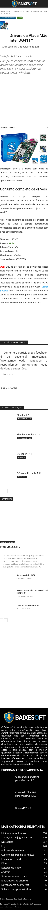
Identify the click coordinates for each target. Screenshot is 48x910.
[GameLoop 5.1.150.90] (7, 579)
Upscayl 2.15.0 (23, 807)
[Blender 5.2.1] (7, 420)
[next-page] (6, 491)
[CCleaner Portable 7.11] (7, 478)
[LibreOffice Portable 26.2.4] (7, 610)
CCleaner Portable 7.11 (29, 473)
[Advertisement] (24, 100)
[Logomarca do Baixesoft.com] (24, 4)
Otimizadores (22, 477)
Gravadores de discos (8, 542)
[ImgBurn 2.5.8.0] (24, 524)
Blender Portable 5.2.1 (28, 434)
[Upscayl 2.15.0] (7, 812)
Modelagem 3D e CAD (24, 419)
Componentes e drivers (20, 11)
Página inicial (5, 11)
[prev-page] (1, 491)
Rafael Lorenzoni (9, 128)
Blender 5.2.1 (24, 415)
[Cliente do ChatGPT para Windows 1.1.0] (7, 796)
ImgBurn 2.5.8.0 (10, 546)
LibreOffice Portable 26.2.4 (28, 605)
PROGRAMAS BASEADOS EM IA (22, 770)
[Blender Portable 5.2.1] (7, 440)
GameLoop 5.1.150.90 (26, 575)
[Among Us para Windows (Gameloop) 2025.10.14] (7, 595)
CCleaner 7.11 (24, 454)
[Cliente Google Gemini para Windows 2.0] (7, 781)
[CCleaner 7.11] (7, 459)
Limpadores (21, 457)
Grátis (20, 18)
